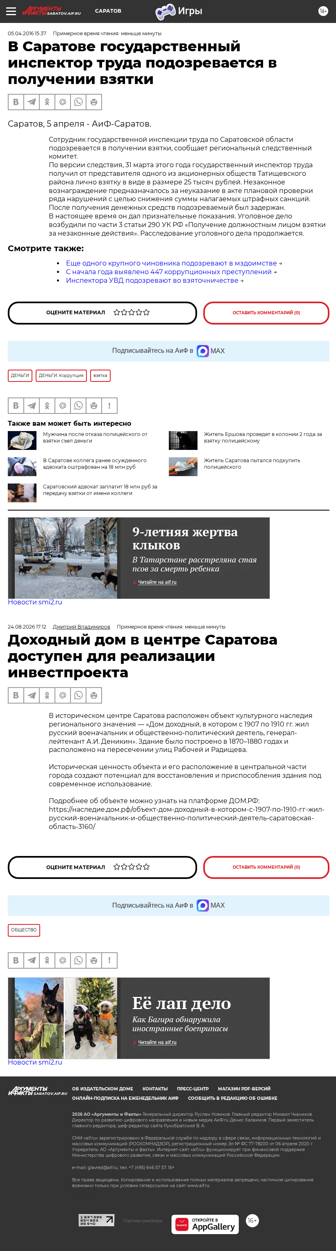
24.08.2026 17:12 (27, 627)
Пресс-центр (193, 1089)
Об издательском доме (102, 1089)
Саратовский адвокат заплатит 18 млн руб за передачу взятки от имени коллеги (100, 490)
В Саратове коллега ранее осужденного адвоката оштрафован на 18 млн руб (95, 463)
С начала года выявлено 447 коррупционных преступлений (169, 272)
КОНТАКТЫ (155, 1089)
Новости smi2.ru (35, 602)
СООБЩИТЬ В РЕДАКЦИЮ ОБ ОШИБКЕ (232, 1098)
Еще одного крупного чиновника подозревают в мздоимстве (171, 263)
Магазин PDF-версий (244, 1089)
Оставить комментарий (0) (266, 313)
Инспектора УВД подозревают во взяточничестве (152, 280)
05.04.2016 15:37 (27, 33)
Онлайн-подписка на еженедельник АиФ (125, 1098)
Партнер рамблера (142, 1220)
